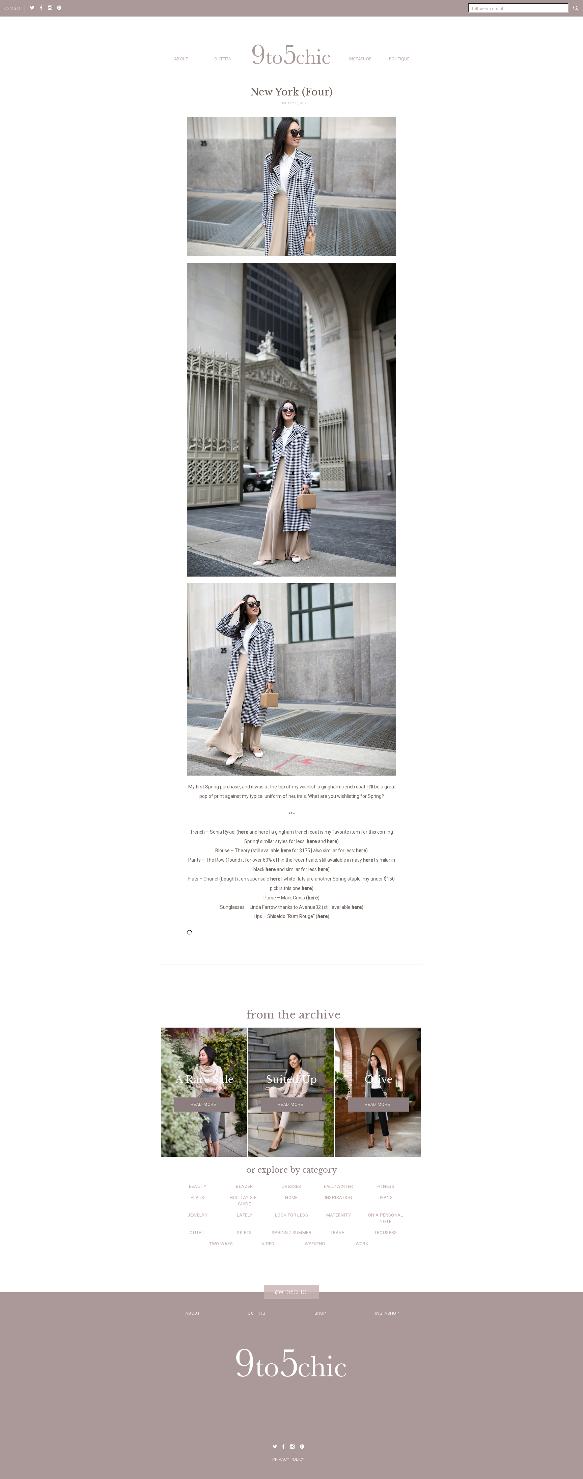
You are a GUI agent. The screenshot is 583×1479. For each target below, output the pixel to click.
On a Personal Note (385, 1218)
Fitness (385, 1186)
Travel (338, 1232)
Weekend (315, 1243)
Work (362, 1243)
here (243, 832)
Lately (244, 1215)
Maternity (338, 1215)
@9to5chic (290, 1292)
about (181, 59)
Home (291, 1197)
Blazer (244, 1186)
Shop (320, 1313)
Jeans (385, 1197)
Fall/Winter (338, 1186)
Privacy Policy (288, 1459)
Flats (197, 1197)
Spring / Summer (291, 1232)
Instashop (360, 59)
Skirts (244, 1232)
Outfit (197, 1232)
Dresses (291, 1186)
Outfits (222, 59)
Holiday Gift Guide (244, 1200)
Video (268, 1243)
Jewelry (197, 1215)
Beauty (197, 1186)
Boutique (399, 59)
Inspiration (338, 1197)
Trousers (385, 1232)
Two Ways (221, 1243)
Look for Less (291, 1215)
